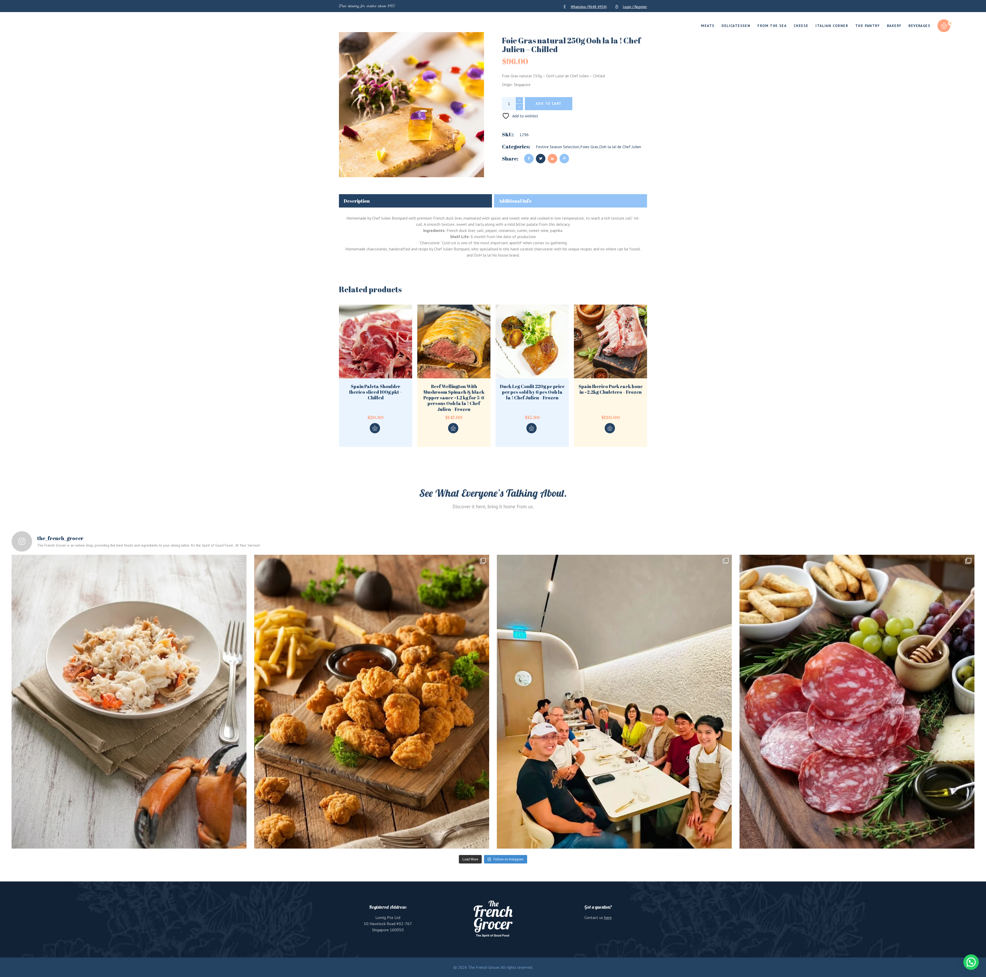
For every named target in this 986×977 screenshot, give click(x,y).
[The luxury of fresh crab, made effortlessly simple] (129, 702)
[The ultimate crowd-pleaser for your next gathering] (371, 702)
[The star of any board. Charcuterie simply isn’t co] (857, 702)
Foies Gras (589, 146)
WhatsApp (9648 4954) (589, 6)
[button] (971, 962)
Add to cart (549, 103)
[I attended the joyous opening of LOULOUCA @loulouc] (614, 702)
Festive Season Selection (557, 146)
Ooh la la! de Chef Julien (620, 146)
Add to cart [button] (375, 428)
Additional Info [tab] (515, 201)
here (608, 917)
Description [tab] (357, 201)
